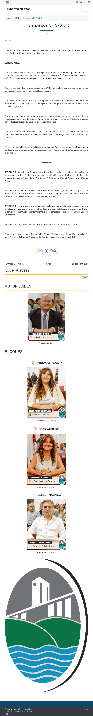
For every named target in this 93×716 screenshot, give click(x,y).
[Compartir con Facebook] (46, 251)
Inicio (9, 18)
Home (85, 709)
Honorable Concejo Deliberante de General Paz (19, 711)
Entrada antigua (79, 264)
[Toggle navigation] (7, 2)
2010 (17, 18)
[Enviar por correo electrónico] (38, 251)
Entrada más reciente (16, 264)
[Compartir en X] (42, 251)
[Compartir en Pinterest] (51, 251)
